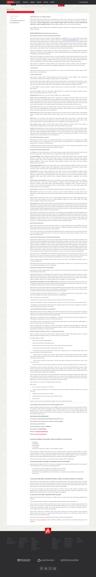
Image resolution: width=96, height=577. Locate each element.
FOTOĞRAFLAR (45, 5)
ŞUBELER (32, 2)
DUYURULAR (26, 5)
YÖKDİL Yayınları (55, 548)
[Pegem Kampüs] (83, 2)
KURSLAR (39, 2)
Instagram (50, 568)
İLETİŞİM (52, 2)
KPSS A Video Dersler (68, 542)
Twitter (46, 568)
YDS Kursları (21, 547)
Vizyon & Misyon (14, 16)
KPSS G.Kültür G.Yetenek (56, 541)
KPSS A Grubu (54, 542)
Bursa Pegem (34, 547)
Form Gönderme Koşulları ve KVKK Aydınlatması (17, 21)
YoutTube (54, 568)
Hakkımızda (13, 18)
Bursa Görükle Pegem (35, 548)
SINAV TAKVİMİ (32, 5)
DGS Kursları (21, 544)
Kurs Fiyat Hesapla (80, 542)
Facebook (41, 568)
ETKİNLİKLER (38, 5)
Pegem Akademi (70, 560)
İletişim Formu (79, 541)
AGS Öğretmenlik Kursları (23, 541)
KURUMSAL (25, 2)
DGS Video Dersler (67, 544)
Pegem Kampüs (45, 560)
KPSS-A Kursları (22, 542)
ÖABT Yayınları (55, 543)
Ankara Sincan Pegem (36, 542)
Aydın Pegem (34, 543)
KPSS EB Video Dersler (68, 541)
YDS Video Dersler (67, 547)
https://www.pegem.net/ (41, 519)
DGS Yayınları (54, 544)
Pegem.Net (24, 560)
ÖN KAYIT (61, 5)
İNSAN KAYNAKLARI (52, 5)
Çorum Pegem (34, 549)
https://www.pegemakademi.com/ (70, 39)
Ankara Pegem (34, 541)
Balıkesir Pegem (34, 544)
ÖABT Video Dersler (68, 543)
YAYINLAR (45, 2)
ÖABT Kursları (21, 543)
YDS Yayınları (54, 547)
